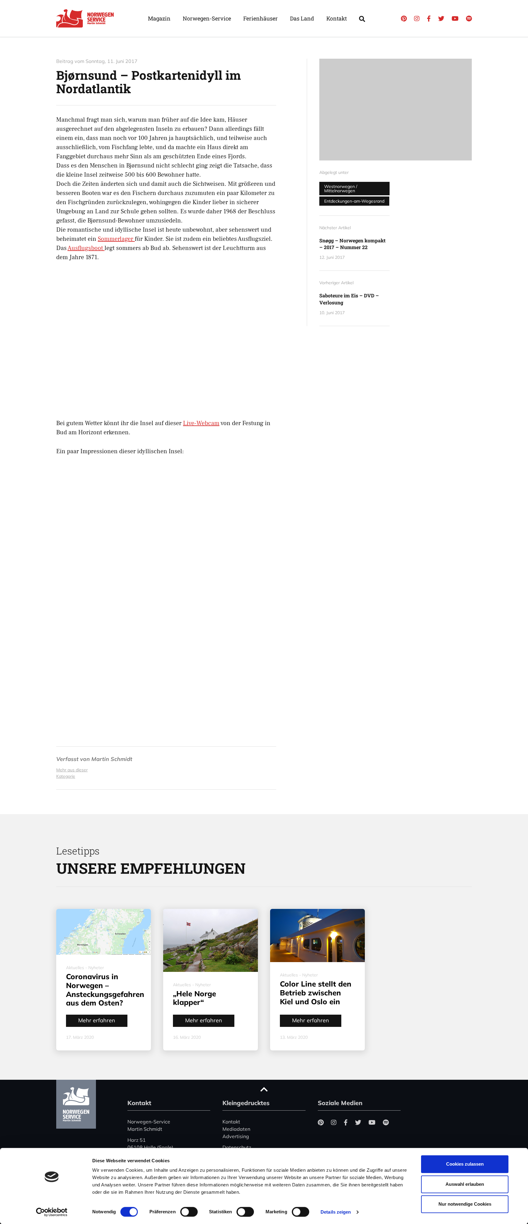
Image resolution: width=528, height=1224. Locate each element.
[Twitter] (441, 18)
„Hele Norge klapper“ (194, 998)
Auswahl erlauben (465, 1184)
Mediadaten (236, 1129)
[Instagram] (417, 18)
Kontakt (336, 18)
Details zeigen (336, 1212)
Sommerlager (116, 239)
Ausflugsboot (86, 248)
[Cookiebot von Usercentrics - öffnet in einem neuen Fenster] (52, 1212)
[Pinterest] (404, 18)
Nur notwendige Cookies (464, 1204)
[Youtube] (455, 18)
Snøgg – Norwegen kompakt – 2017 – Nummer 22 (352, 243)
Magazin (159, 18)
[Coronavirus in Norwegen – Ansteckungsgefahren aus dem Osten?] (103, 932)
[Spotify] (469, 18)
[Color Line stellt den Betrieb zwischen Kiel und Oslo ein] (317, 935)
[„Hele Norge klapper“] (210, 940)
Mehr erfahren (96, 1020)
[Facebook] (429, 18)
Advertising (235, 1136)
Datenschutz (236, 1147)
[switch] (189, 1212)
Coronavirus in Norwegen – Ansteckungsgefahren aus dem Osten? (105, 989)
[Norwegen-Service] (86, 18)
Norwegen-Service (207, 18)
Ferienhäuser (260, 18)
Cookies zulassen (465, 1164)
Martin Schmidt (111, 759)
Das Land (302, 18)
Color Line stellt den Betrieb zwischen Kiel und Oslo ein (315, 992)
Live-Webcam (201, 423)
